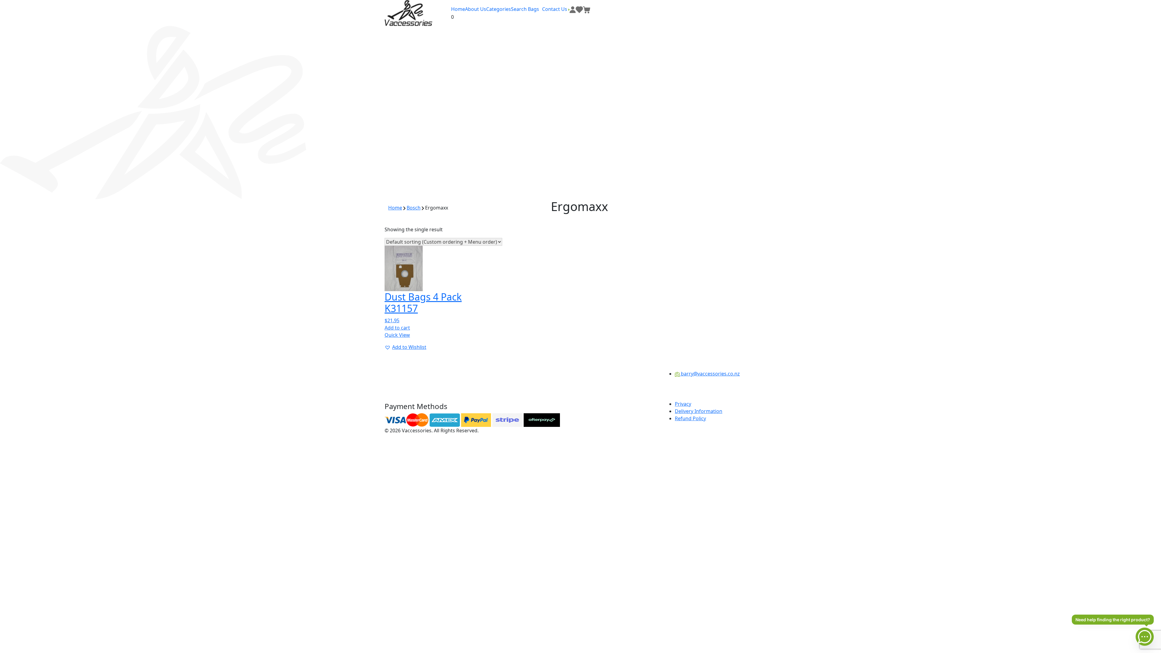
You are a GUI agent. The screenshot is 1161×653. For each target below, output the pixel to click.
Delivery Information (698, 411)
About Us (475, 9)
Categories (498, 9)
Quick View (397, 335)
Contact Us (555, 9)
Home (458, 9)
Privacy (683, 404)
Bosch (414, 207)
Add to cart (397, 327)
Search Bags (525, 9)
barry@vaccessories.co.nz (710, 373)
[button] (405, 347)
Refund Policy (690, 418)
